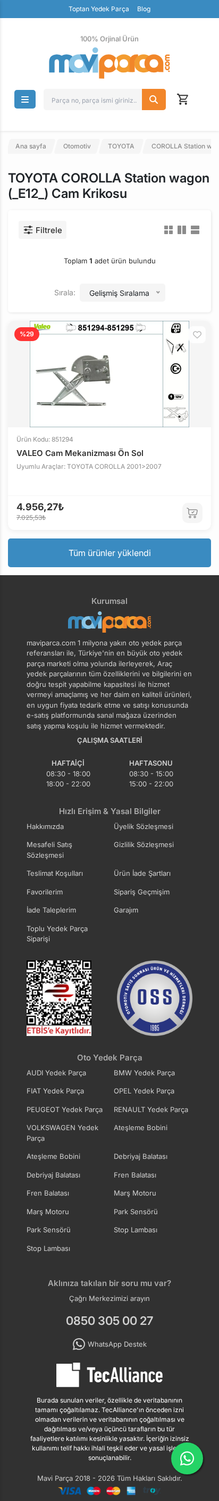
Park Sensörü (136, 1211)
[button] (25, 99)
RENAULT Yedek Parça (151, 1109)
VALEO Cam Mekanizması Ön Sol (80, 453)
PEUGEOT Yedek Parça (65, 1109)
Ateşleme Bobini (140, 1127)
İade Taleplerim (51, 910)
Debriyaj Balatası (140, 1156)
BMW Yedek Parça (144, 1072)
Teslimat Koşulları (55, 873)
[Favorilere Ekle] (197, 334)
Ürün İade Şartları (142, 873)
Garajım (126, 910)
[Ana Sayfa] (109, 63)
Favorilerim (45, 892)
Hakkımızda (45, 826)
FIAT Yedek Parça (55, 1091)
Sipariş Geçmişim (142, 892)
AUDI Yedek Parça (56, 1072)
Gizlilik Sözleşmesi (144, 844)
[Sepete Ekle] (192, 513)
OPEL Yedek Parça (144, 1091)
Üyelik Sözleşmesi (143, 826)
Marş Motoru (135, 1193)
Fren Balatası (135, 1175)
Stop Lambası (135, 1229)
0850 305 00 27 (109, 1321)
